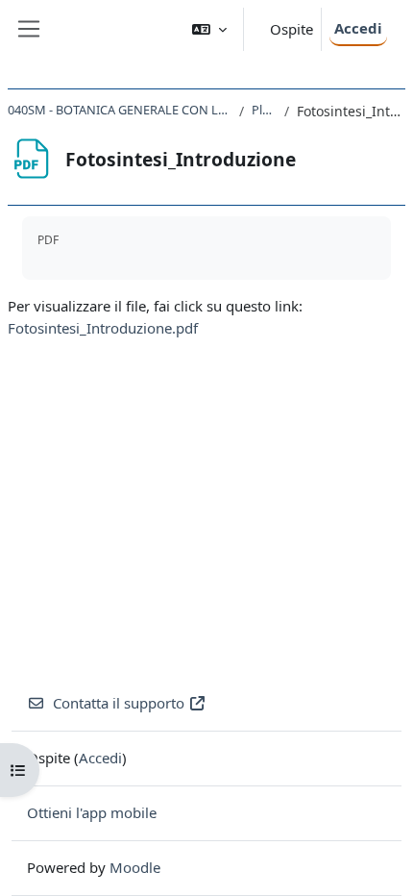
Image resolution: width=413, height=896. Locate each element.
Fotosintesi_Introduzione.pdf (103, 327)
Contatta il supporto (118, 702)
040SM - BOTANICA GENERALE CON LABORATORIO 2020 (119, 109)
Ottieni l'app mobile (92, 812)
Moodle (134, 867)
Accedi (358, 27)
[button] (209, 29)
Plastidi (265, 109)
